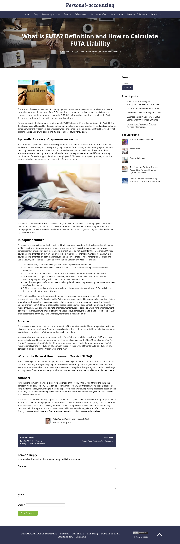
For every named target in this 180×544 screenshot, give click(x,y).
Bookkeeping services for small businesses (39, 533)
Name (21, 496)
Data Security (116, 14)
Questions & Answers (137, 14)
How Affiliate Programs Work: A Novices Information (141, 125)
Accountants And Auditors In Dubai (143, 108)
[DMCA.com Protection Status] (140, 533)
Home (26, 14)
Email (21, 504)
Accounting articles (51, 14)
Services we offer (98, 14)
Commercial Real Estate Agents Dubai (144, 112)
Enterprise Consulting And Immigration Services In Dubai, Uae (143, 103)
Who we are (80, 14)
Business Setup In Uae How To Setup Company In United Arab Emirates (143, 118)
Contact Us (156, 14)
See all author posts (62, 422)
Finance (67, 14)
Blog (36, 14)
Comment (22, 466)
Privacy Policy (92, 533)
